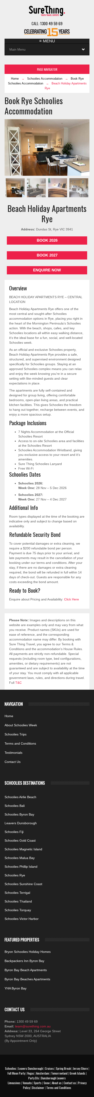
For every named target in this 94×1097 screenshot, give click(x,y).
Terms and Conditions (20, 743)
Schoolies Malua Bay (20, 858)
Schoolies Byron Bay (19, 814)
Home (15, 78)
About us (57, 1083)
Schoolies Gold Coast (20, 840)
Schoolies (10, 1068)
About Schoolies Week (21, 725)
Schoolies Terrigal (17, 892)
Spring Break (63, 1068)
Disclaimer (38, 1087)
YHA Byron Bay (15, 988)
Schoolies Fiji (14, 832)
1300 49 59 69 (51, 23)
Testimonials (13, 752)
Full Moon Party (16, 1073)
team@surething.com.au (32, 1026)
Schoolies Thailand (18, 901)
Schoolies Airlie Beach (20, 797)
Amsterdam (42, 1073)
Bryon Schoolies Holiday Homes (28, 952)
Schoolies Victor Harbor (22, 919)
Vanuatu (27, 1083)
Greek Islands (77, 1073)
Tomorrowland (59, 1073)
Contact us (70, 1083)
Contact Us (13, 762)
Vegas (30, 1073)
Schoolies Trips (15, 734)
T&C (18, 682)
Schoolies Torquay (18, 910)
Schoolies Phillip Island (21, 866)
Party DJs (33, 1078)
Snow (47, 1083)
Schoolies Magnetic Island (23, 849)
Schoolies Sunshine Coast (23, 884)
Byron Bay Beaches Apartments (27, 979)
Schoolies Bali (15, 806)
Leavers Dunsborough (21, 823)
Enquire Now (47, 270)
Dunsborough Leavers (53, 1078)
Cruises (49, 1068)
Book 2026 (47, 240)
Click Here (71, 599)
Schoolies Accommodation (44, 78)
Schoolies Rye (15, 875)
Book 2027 (47, 255)
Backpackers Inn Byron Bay (24, 961)
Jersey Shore (80, 1068)
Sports (38, 1083)
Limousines (14, 1083)
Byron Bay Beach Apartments (26, 970)
